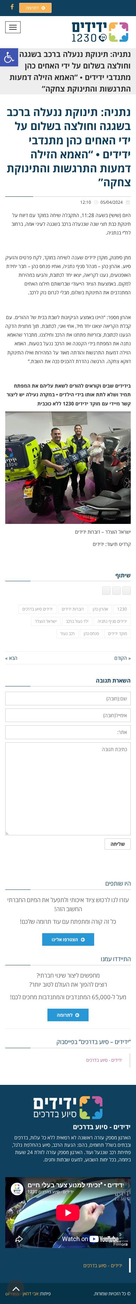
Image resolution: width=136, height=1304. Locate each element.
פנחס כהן (91, 633)
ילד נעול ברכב (77, 621)
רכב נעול (67, 633)
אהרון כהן (100, 609)
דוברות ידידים (73, 609)
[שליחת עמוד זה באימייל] (106, 590)
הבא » (11, 658)
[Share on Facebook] (126, 590)
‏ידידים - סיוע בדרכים (104, 1060)
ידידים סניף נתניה (112, 621)
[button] (9, 57)
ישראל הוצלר (46, 621)
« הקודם (122, 658)
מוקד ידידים (117, 633)
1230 (122, 609)
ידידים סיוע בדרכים (37, 609)
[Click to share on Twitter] (116, 590)
